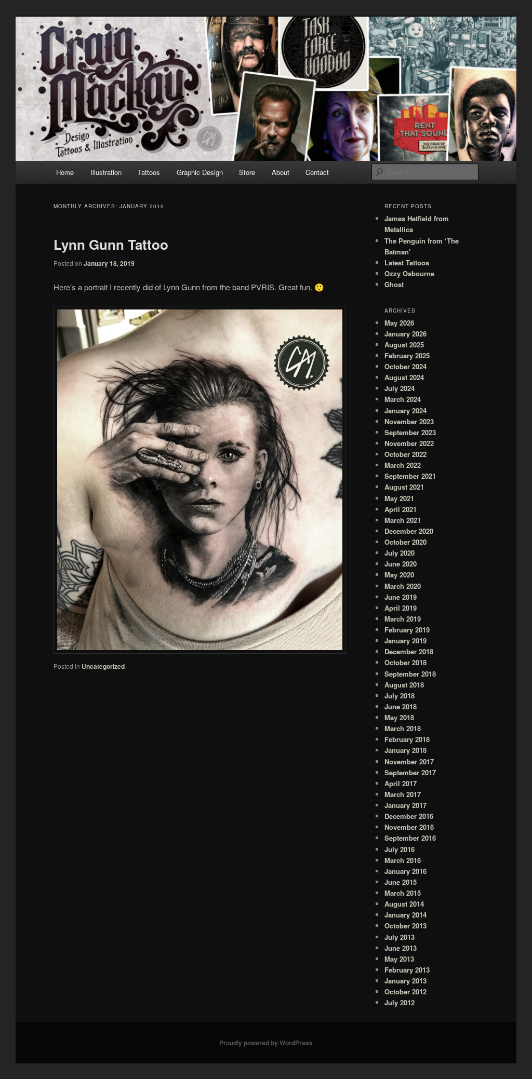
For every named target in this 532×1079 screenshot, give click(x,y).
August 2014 (404, 904)
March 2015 (402, 893)
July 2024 (399, 388)
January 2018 (405, 750)
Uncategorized (103, 666)
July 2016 (399, 849)
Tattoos (149, 172)
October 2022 (405, 454)
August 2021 (404, 487)
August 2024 (404, 377)
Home (65, 172)
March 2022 (402, 465)
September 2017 (410, 772)
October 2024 (405, 366)
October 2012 (405, 991)
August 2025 (404, 344)
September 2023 (410, 432)
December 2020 (408, 531)
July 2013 (399, 937)
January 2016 (405, 871)
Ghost (394, 284)
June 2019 (400, 597)
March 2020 (402, 586)
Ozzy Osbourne (409, 273)
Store (247, 172)
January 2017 (405, 805)
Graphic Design (200, 172)
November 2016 (409, 827)
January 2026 (405, 334)
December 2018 (408, 651)
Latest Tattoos (406, 262)
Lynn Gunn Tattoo (111, 244)
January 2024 (405, 410)
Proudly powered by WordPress (266, 1042)
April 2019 (400, 608)
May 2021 (399, 498)
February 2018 (407, 739)
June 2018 (400, 706)
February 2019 (407, 630)
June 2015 (400, 882)
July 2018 (399, 695)
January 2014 (405, 915)
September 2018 (410, 674)
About (280, 172)
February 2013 (407, 970)
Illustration (106, 172)
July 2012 (399, 1002)
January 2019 (405, 640)
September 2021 (410, 476)
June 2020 (400, 564)
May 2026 (399, 323)
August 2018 (404, 685)
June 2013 (400, 948)
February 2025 (407, 355)
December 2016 (408, 816)
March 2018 (402, 728)
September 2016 (410, 838)
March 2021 (402, 520)
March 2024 (402, 399)
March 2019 (402, 619)
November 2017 (409, 761)
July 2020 (399, 553)
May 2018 (399, 717)
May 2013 (399, 959)
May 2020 (399, 574)
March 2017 (402, 794)
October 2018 (405, 662)
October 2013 (405, 925)
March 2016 (402, 860)
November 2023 (409, 421)
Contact (317, 172)
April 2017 (400, 783)
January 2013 (405, 981)
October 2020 (405, 542)
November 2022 (409, 443)
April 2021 (400, 509)
